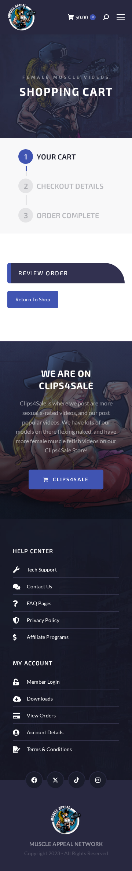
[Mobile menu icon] (120, 17)
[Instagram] (98, 780)
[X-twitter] (55, 780)
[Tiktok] (76, 780)
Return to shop (32, 299)
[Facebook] (34, 780)
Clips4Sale (71, 479)
